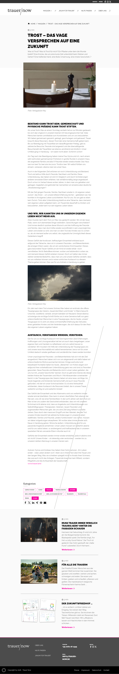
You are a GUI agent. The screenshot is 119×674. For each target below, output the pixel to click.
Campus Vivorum (29, 489)
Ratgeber (72, 489)
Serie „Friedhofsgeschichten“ (33, 494)
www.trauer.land (34, 463)
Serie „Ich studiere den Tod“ (54, 494)
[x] (110, 1)
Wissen (35, 498)
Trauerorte (70, 494)
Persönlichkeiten (61, 489)
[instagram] (108, 1)
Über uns (39, 645)
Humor (40, 489)
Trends (27, 498)
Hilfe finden (40, 650)
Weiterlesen (67, 550)
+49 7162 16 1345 (69, 647)
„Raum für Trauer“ (43, 655)
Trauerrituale (82, 494)
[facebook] (105, 1)
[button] (25, 503)
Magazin (49, 489)
